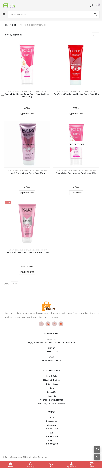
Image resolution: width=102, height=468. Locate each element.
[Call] (97, 457)
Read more (77, 193)
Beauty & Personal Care (15, 92)
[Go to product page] (27, 65)
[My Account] (92, 5)
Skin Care (44, 92)
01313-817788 (52, 428)
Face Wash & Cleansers (32, 92)
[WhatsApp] (60, 323)
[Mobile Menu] (4, 14)
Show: (6, 283)
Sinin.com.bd (52, 421)
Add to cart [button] (28, 114)
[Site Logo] (9, 6)
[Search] (95, 14)
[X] (47, 323)
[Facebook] (41, 323)
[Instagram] (54, 323)
